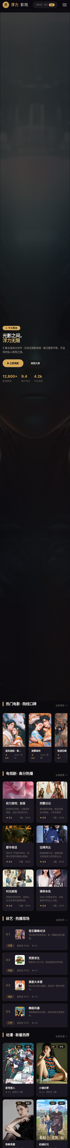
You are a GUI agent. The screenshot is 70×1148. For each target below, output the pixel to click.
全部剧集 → (61, 775)
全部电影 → (61, 705)
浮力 (16, 5)
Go (51, 5)
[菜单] (64, 5)
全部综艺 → (61, 919)
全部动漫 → (61, 1036)
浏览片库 (35, 363)
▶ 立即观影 (13, 363)
